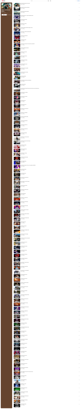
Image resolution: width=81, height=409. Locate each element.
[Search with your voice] (50, 1)
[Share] (9, 14)
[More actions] (10, 14)
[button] (6, 6)
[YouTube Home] (4, 1)
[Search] (48, 1)
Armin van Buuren (4, 12)
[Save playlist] (7, 14)
